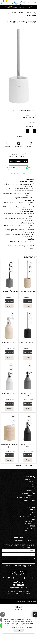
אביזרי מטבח (31, 495)
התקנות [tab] (24, 174)
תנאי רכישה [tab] (15, 174)
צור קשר (32, 514)
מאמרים (32, 526)
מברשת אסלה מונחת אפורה (9, 291)
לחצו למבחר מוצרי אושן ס (21, 7)
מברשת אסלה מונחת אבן (27, 291)
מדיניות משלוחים (29, 517)
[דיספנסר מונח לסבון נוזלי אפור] (27, 389)
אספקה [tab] (32, 174)
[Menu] (35, 2)
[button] (30, 27)
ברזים (33, 484)
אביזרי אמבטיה (30, 491)
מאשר (18, 630)
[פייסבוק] (29, 2)
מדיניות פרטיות (30, 530)
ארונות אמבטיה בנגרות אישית (25, 497)
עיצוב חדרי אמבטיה (28, 500)
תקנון (33, 519)
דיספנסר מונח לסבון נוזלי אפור (27, 394)
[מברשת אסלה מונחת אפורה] (9, 287)
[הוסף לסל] (29, 271)
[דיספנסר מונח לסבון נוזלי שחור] (27, 441)
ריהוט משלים (31, 481)
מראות (33, 488)
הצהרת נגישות (30, 528)
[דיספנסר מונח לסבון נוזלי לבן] (9, 389)
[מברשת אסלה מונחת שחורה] (27, 338)
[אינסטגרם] (32, 2)
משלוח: (33, 122)
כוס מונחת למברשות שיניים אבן (9, 446)
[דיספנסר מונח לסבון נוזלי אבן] (9, 338)
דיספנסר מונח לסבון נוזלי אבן (9, 342)
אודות (33, 512)
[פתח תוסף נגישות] (35, 614)
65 (30, 122)
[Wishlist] (5, 2)
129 (29, 126)
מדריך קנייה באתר (29, 523)
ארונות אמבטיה (30, 479)
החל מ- (33, 126)
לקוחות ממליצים (30, 521)
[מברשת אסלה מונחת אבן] (27, 287)
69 (8, 451)
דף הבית (32, 510)
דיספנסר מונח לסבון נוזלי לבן (9, 393)
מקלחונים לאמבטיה (28, 493)
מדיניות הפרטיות (27, 558)
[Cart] (2, 2)
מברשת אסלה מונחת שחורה (27, 342)
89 (8, 348)
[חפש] (8, 2)
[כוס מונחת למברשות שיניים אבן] (9, 441)
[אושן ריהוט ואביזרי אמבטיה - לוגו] (18, 2)
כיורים (33, 486)
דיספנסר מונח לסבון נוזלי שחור (27, 446)
